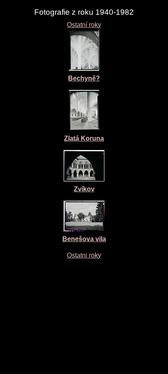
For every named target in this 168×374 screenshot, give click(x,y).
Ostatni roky (84, 255)
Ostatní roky (84, 24)
